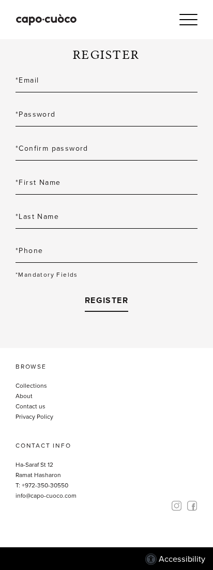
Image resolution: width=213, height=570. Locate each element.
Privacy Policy (34, 416)
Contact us (30, 406)
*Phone (29, 250)
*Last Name (37, 216)
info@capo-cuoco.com (46, 495)
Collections (31, 385)
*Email (27, 80)
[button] (188, 19)
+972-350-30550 (45, 485)
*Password (36, 114)
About (24, 396)
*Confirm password (52, 148)
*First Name (38, 182)
